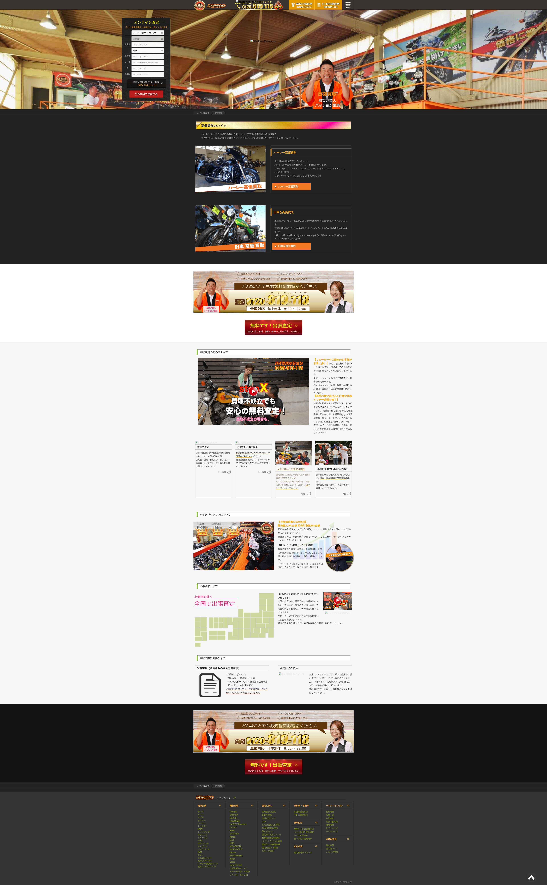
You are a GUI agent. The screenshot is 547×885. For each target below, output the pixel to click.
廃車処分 (298, 822)
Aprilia (232, 836)
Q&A (264, 821)
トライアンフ (204, 831)
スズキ (201, 817)
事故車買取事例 (301, 811)
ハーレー (202, 823)
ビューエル (203, 837)
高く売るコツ (268, 831)
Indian (232, 858)
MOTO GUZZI (236, 849)
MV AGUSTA (235, 846)
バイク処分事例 (301, 835)
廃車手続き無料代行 (303, 838)
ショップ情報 (332, 851)
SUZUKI (233, 817)
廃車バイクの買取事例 (304, 828)
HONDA (233, 811)
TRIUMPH (234, 833)
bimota (233, 852)
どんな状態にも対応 (271, 824)
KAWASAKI (235, 821)
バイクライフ (332, 831)
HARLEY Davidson (238, 824)
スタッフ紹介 (268, 850)
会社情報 (330, 811)
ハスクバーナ (204, 849)
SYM (200, 852)
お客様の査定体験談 (271, 837)
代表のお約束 (332, 821)
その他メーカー (205, 857)
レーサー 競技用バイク (208, 863)
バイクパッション (334, 805)
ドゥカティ (203, 825)
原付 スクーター (205, 860)
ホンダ (201, 811)
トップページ (223, 797)
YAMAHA (234, 814)
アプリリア (203, 834)
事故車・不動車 (301, 805)
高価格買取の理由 (270, 827)
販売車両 (330, 845)
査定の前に (267, 805)
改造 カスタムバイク (207, 866)
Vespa (232, 861)
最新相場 (234, 805)
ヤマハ (201, 814)
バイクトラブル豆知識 (272, 841)
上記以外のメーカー (239, 868)
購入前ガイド (332, 848)
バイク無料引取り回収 (304, 832)
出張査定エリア (269, 818)
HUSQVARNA (236, 855)
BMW (200, 828)
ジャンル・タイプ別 (239, 874)
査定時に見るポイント (272, 834)
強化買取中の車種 (270, 847)
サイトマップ (332, 828)
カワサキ (202, 820)
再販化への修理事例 (271, 844)
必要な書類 (267, 814)
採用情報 (330, 824)
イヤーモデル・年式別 (240, 871)
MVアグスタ (203, 843)
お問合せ (330, 818)
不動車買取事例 (301, 814)
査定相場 (298, 846)
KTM (200, 840)
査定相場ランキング (303, 852)
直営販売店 (331, 839)
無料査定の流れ (269, 811)
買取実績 (202, 805)
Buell (232, 839)
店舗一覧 (330, 814)
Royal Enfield (236, 864)
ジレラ (201, 854)
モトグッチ (203, 846)
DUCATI (233, 827)
